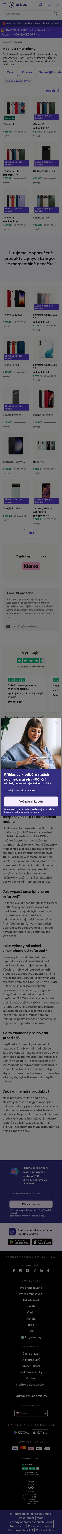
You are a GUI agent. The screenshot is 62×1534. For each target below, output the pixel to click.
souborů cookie (37, 757)
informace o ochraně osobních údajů (28, 764)
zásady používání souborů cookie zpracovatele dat (26, 774)
